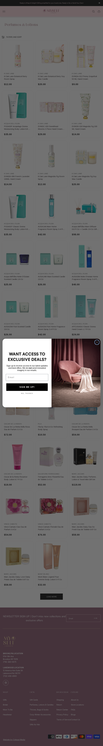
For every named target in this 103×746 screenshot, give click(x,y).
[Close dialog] (97, 342)
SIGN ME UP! (27, 387)
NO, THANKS (27, 393)
